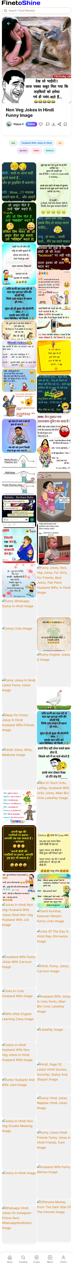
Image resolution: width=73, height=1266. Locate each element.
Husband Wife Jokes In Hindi (37, 143)
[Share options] (32, 166)
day (13, 143)
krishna (50, 150)
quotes (23, 150)
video (36, 150)
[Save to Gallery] (32, 173)
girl (60, 143)
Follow (31, 124)
